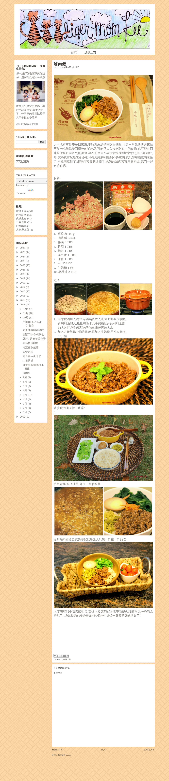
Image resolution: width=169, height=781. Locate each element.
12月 (26, 309)
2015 (23, 295)
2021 (23, 269)
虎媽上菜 (90, 52)
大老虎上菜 (22, 229)
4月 (25, 399)
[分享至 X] (61, 656)
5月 (25, 394)
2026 (23, 247)
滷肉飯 (27, 373)
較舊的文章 (149, 750)
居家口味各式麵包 (33, 334)
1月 (25, 412)
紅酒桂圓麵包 (30, 343)
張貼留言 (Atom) (64, 755)
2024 (23, 256)
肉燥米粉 (28, 352)
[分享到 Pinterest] (67, 656)
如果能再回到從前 (33, 330)
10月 (26, 317)
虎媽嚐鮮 (21, 226)
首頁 (74, 52)
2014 (23, 300)
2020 (23, 274)
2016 (23, 291)
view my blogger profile (27, 123)
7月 (25, 386)
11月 (26, 313)
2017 (23, 287)
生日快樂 (28, 360)
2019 (23, 278)
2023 (23, 260)
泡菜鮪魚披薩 (30, 347)
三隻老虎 (21, 222)
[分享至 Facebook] (64, 656)
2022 (23, 265)
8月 (25, 381)
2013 (23, 304)
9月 (25, 377)
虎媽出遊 (21, 218)
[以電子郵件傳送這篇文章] (55, 656)
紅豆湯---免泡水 (32, 356)
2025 (23, 252)
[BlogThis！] (58, 656)
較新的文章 (57, 750)
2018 (23, 282)
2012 (23, 416)
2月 (25, 408)
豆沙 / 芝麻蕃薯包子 (34, 338)
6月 (25, 390)
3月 (25, 403)
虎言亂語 (21, 215)
